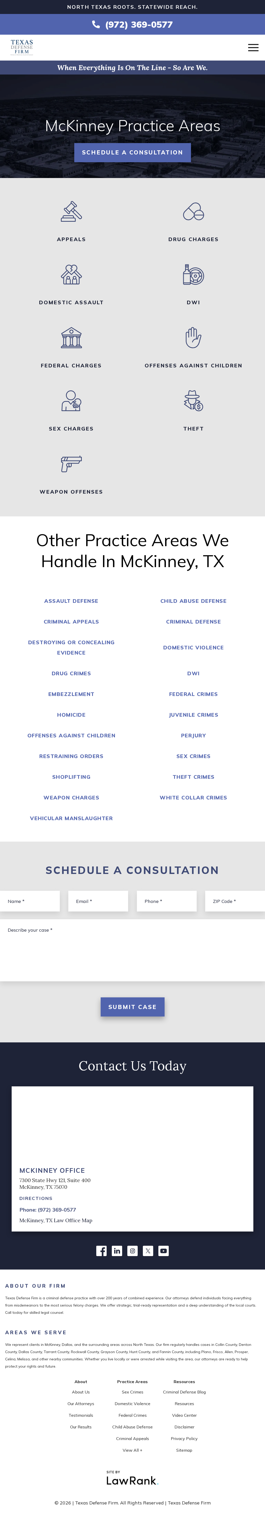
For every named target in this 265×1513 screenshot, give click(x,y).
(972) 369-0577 (139, 24)
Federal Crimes (193, 694)
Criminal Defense (193, 621)
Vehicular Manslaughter (71, 818)
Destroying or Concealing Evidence (71, 647)
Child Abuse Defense (193, 601)
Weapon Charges (71, 797)
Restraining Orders (71, 756)
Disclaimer (184, 1426)
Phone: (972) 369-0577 (47, 1209)
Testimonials (81, 1415)
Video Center (184, 1415)
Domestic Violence (193, 647)
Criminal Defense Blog (184, 1392)
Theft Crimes (194, 777)
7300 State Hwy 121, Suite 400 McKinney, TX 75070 (55, 1183)
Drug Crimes (71, 673)
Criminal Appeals (71, 621)
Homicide (71, 714)
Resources (184, 1403)
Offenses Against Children (71, 735)
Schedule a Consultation (132, 152)
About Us (81, 1392)
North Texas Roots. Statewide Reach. (132, 7)
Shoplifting (71, 777)
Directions (36, 1198)
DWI (193, 673)
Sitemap (184, 1450)
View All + (132, 1450)
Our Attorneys (81, 1403)
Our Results (81, 1426)
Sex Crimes (193, 756)
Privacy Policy (184, 1438)
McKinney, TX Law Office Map (55, 1220)
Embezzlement (71, 694)
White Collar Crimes (193, 797)
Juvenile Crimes (194, 714)
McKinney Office (52, 1170)
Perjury (193, 735)
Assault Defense (71, 601)
